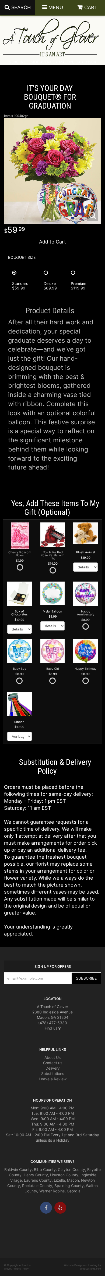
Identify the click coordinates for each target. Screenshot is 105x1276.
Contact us (52, 1062)
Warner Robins (52, 1191)
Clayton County (71, 1169)
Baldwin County (18, 1169)
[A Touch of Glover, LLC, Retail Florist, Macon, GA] (12, 1230)
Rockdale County (37, 1185)
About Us (52, 1057)
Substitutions (52, 1073)
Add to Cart (52, 242)
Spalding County (69, 1185)
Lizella (59, 1180)
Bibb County (45, 1169)
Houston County (64, 1175)
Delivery (53, 1068)
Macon (73, 1180)
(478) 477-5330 (52, 1022)
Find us (51, 1028)
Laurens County (38, 1180)
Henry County (36, 1175)
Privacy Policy (21, 1268)
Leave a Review (52, 1079)
